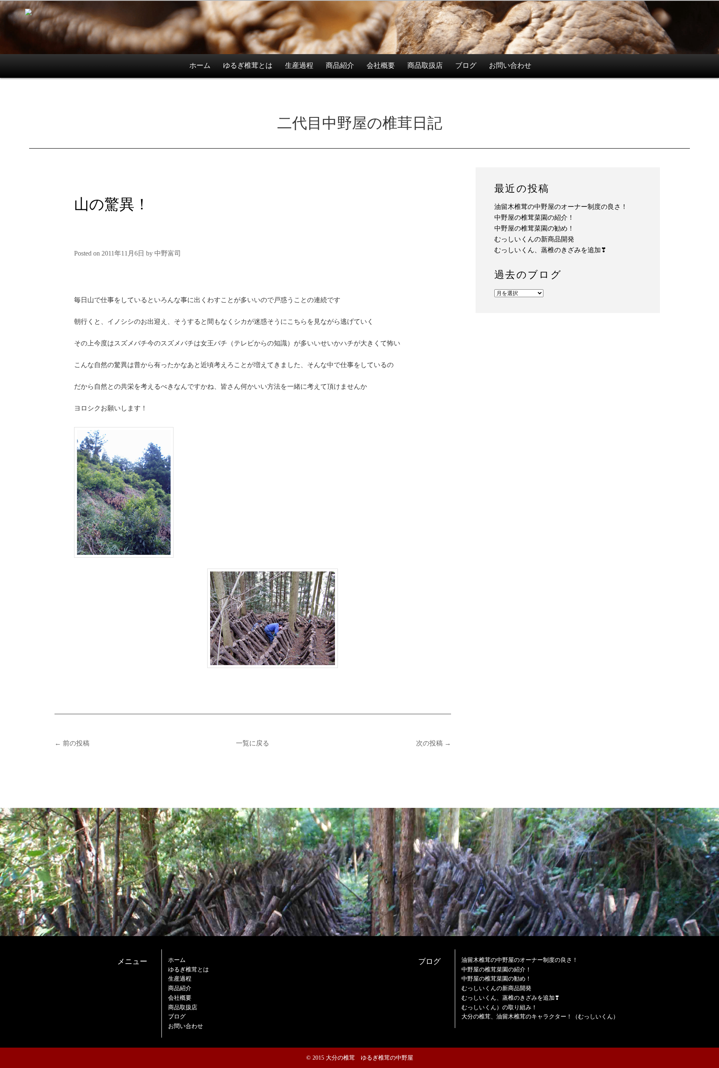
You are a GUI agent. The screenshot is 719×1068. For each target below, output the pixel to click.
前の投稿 (72, 743)
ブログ (465, 66)
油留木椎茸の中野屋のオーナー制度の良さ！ (560, 206)
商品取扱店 (425, 66)
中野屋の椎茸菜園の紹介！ (534, 217)
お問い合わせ (510, 66)
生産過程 (299, 66)
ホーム (200, 66)
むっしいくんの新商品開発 (534, 239)
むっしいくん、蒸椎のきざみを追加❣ (550, 249)
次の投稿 (433, 743)
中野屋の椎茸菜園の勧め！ (534, 228)
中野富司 (167, 253)
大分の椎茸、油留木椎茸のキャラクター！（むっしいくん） (540, 1016)
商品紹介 (340, 66)
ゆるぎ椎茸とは (248, 66)
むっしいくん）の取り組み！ (499, 1007)
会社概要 (381, 66)
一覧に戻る (252, 743)
